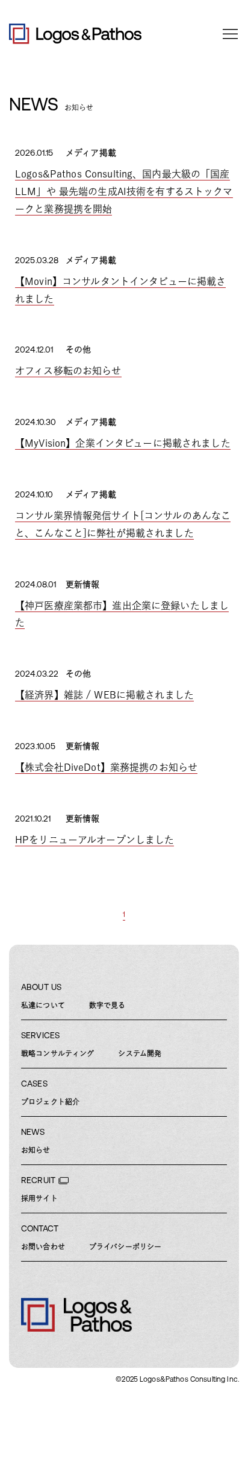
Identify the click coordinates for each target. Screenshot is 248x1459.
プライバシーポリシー (125, 1246)
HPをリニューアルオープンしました (94, 839)
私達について (43, 1005)
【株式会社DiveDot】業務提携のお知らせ (106, 767)
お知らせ (36, 1150)
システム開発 (139, 1053)
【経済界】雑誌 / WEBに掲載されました (104, 695)
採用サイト (39, 1198)
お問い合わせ (43, 1246)
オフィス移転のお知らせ (68, 370)
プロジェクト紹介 (50, 1101)
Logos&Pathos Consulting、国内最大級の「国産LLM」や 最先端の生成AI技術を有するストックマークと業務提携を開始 (124, 191)
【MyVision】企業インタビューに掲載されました (123, 443)
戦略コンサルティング (57, 1053)
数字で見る (107, 1005)
